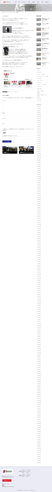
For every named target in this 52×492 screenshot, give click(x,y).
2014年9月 (39, 230)
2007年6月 (39, 410)
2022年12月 (39, 114)
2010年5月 (39, 338)
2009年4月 (39, 365)
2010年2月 (39, 344)
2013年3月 (39, 267)
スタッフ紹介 (39, 78)
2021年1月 (39, 151)
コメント (4, 100)
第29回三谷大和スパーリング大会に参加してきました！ (29, 87)
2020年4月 (39, 170)
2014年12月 (39, 224)
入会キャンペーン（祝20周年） (21, 86)
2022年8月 (39, 120)
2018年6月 (39, 203)
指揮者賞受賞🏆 (44, 58)
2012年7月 (39, 284)
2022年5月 (39, 124)
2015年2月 (39, 220)
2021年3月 (39, 147)
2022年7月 (39, 122)
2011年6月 (39, 311)
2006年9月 (39, 429)
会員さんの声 (39, 88)
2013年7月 (39, 259)
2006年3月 (39, 441)
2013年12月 (39, 249)
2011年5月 (39, 313)
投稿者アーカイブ (29, 79)
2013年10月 (39, 253)
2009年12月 (39, 348)
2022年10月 (39, 118)
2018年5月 (39, 205)
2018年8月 (39, 199)
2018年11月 (39, 197)
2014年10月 (39, 228)
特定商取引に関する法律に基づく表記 (8, 486)
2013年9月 (39, 255)
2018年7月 (39, 201)
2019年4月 (39, 191)
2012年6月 (39, 286)
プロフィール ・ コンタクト (41, 84)
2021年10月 (39, 133)
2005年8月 (39, 456)
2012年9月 (39, 280)
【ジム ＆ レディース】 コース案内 (42, 76)
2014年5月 (39, 238)
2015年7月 (39, 213)
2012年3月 (39, 292)
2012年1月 (39, 296)
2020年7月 (39, 164)
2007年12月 (39, 398)
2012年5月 (39, 288)
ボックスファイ (39, 86)
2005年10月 (39, 452)
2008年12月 (39, 373)
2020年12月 (39, 153)
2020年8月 (39, 162)
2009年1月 (39, 371)
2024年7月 (39, 108)
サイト (3, 123)
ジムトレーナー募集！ (45, 23)
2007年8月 (39, 406)
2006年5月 (39, 437)
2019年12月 (39, 174)
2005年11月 (39, 450)
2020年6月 (39, 166)
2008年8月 (39, 381)
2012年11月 (39, 276)
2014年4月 (39, 240)
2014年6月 (39, 236)
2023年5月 (39, 110)
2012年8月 (39, 282)
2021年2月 (39, 149)
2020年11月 (39, 155)
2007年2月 (39, 419)
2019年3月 (39, 193)
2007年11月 (39, 400)
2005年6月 (39, 460)
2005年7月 (39, 458)
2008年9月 (39, 379)
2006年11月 (39, 425)
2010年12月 (39, 323)
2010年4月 (39, 340)
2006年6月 (39, 435)
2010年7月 (39, 334)
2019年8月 (39, 182)
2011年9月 (39, 305)
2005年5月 (39, 462)
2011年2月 (39, 319)
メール (4, 118)
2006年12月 (39, 423)
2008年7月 (39, 383)
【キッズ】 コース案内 (41, 74)
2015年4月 (39, 218)
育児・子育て (39, 99)
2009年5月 (39, 363)
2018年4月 (39, 207)
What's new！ (39, 72)
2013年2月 (39, 269)
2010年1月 (39, 346)
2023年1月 (39, 112)
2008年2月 (39, 394)
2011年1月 (39, 321)
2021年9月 (39, 135)
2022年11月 (39, 116)
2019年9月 (39, 180)
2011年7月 (39, 309)
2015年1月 (39, 222)
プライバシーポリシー (6, 483)
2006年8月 (39, 431)
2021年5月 (39, 143)
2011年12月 (39, 298)
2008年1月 (39, 396)
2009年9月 (39, 354)
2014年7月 (39, 234)
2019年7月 (39, 184)
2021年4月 (39, 145)
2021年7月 (39, 139)
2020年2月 (39, 172)
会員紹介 (38, 92)
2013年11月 (39, 251)
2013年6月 (39, 261)
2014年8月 (39, 232)
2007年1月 (39, 421)
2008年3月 (39, 392)
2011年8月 (39, 307)
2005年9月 (39, 454)
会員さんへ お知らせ (40, 90)
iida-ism (38, 70)
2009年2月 (39, 369)
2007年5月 (39, 412)
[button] (6, 480)
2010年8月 (39, 332)
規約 (4, 485)
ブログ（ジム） (8, 84)
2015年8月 (39, 211)
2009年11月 (39, 350)
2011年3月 (39, 317)
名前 (3, 112)
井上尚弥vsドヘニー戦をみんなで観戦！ (7, 86)
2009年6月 (39, 361)
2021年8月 (39, 137)
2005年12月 (39, 448)
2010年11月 (39, 325)
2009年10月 (39, 352)
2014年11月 (39, 226)
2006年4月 (39, 439)
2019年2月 (39, 195)
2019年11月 (39, 176)
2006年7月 (39, 433)
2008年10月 (39, 377)
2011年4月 (39, 315)
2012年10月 (39, 278)
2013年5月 (39, 263)
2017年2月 (39, 209)
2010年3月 (39, 342)
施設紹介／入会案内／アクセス (42, 94)
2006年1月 (39, 446)
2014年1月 (39, 247)
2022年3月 (39, 126)
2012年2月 (39, 294)
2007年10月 (39, 402)
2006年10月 (39, 427)
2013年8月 (39, 257)
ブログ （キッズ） (23, 84)
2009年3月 (39, 367)
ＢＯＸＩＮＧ (39, 101)
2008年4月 (39, 390)
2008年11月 (39, 375)
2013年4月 (39, 265)
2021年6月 (39, 141)
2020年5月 (39, 168)
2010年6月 (39, 336)
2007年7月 (39, 408)
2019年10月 (39, 178)
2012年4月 (39, 290)
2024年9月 (39, 106)
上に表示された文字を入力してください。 (10, 135)
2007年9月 (39, 404)
